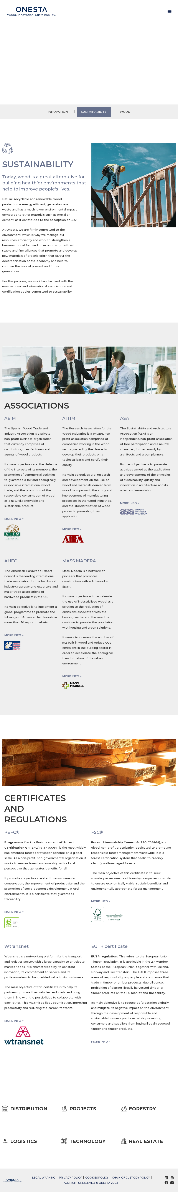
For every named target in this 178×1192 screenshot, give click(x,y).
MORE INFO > (14, 518)
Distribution (28, 1109)
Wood (125, 111)
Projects (82, 1109)
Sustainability (94, 111)
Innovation (58, 111)
